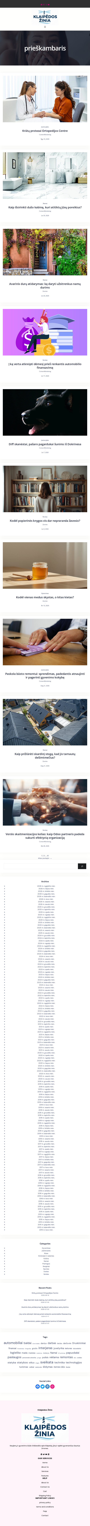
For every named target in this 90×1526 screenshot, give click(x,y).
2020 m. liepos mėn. (46, 1063)
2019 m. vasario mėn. (46, 1107)
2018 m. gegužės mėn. (46, 1131)
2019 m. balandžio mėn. (46, 1102)
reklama (54, 1357)
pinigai (39, 1357)
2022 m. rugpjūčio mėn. (46, 1003)
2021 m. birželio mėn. (46, 1037)
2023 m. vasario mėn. (46, 988)
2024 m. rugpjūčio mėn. (46, 946)
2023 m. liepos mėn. (46, 975)
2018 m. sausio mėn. (46, 1141)
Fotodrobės (20, 1348)
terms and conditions (45, 1507)
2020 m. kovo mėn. (46, 1074)
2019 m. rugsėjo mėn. (46, 1089)
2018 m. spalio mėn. (46, 1118)
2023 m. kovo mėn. (46, 985)
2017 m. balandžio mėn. (46, 1165)
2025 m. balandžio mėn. (46, 928)
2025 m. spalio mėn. (46, 912)
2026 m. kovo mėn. (46, 899)
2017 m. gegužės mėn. (46, 1162)
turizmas (23, 1366)
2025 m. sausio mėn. (46, 933)
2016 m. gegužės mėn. (46, 1193)
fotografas (28, 1348)
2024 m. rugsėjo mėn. (46, 943)
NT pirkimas (61, 1353)
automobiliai (13, 1343)
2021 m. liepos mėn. (46, 1034)
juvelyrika (59, 1348)
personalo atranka (29, 1358)
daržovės (67, 1343)
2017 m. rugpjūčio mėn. (46, 1154)
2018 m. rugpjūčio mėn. (46, 1123)
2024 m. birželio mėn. (46, 948)
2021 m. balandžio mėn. (46, 1042)
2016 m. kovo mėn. (46, 1198)
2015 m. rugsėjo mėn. (46, 1214)
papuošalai (72, 1352)
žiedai (68, 1367)
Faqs (45, 1511)
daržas (59, 1343)
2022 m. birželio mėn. (46, 1008)
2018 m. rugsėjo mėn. (46, 1120)
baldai (28, 1343)
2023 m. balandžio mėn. (46, 982)
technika (59, 1362)
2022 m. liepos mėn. (46, 1006)
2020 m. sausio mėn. (46, 1079)
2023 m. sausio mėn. (46, 990)
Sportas (46, 1269)
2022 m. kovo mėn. (46, 1016)
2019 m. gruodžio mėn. (46, 1081)
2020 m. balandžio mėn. (46, 1071)
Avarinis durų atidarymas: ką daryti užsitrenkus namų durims (45, 285)
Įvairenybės (45, 127)
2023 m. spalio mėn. (46, 969)
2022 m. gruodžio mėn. (46, 993)
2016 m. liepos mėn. (46, 1188)
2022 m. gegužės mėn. (46, 1011)
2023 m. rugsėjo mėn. (46, 972)
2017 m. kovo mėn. (46, 1167)
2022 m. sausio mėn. (46, 1019)
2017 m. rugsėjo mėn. (46, 1152)
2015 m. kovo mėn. (46, 1230)
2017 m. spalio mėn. (46, 1149)
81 (48, 856)
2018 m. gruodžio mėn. (46, 1113)
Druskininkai (79, 1343)
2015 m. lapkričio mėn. (46, 1209)
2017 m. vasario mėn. (46, 1170)
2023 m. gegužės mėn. (46, 980)
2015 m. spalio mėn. (46, 1212)
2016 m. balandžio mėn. (46, 1196)
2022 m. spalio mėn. (46, 998)
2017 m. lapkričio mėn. (46, 1146)
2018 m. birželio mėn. (46, 1128)
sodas (79, 1358)
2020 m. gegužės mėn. (46, 1068)
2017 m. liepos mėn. (46, 1157)
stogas (37, 1363)
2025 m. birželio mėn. (46, 922)
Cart (45, 1491)
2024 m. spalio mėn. (46, 941)
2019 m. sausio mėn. (46, 1110)
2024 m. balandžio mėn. (46, 954)
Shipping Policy (45, 1495)
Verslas (45, 360)
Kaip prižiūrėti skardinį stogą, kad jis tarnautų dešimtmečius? (45, 755)
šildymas (48, 1366)
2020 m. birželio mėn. (46, 1066)
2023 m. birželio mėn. (46, 977)
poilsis (45, 1357)
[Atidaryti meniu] (45, 26)
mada (24, 1352)
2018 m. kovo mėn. (46, 1136)
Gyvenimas (45, 593)
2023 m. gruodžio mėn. (46, 964)
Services (45, 1471)
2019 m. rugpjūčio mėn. (46, 1092)
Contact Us (45, 1487)
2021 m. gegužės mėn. (46, 1040)
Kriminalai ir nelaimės (46, 1256)
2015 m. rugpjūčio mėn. (46, 1217)
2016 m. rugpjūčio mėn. (46, 1186)
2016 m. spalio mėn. (46, 1180)
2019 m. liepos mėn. (46, 1094)
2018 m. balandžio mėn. (46, 1133)
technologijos (74, 1362)
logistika (15, 1352)
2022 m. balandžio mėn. (46, 1014)
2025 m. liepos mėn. (46, 920)
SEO (75, 1357)
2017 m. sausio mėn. (46, 1173)
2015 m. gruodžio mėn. (46, 1206)
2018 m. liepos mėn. (46, 1126)
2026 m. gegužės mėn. (46, 894)
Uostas (46, 1271)
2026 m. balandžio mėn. (46, 896)
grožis (34, 1348)
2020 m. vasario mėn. (46, 1076)
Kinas (46, 1253)
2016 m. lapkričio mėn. (46, 1178)
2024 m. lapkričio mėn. (46, 938)
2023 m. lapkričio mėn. (46, 967)
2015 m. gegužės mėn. (46, 1225)
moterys (46, 1353)
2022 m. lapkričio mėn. (46, 995)
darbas (52, 1343)
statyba (12, 1362)
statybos (22, 1362)
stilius (31, 1362)
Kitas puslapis (45, 858)
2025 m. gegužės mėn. (46, 925)
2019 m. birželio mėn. (46, 1097)
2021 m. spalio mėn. (46, 1027)
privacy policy (45, 1502)
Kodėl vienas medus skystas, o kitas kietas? (45, 597)
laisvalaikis (77, 1348)
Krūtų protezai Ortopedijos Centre (45, 130)
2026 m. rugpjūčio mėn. (46, 886)
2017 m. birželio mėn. (46, 1160)
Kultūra (46, 1259)
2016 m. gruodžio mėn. (46, 1175)
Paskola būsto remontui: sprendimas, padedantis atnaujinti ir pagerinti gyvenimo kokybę (45, 675)
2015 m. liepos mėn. (46, 1219)
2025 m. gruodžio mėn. (46, 907)
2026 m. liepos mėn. (46, 889)
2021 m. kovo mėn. (46, 1045)
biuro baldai (36, 1343)
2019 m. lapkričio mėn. (46, 1084)
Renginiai (46, 1266)
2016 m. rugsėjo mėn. (46, 1183)
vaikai (31, 1367)
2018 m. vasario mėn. (46, 1139)
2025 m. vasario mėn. (46, 930)
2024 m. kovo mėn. (46, 956)
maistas (31, 1353)
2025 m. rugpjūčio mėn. (46, 917)
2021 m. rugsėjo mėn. (46, 1029)
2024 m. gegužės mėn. (46, 951)
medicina (39, 1353)
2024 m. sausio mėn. (46, 962)
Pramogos (46, 1264)
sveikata (46, 1362)
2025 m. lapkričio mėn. (46, 909)
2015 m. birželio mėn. (46, 1222)
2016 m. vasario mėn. (46, 1201)
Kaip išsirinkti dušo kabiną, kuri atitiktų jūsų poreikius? (45, 207)
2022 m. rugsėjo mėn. (46, 1001)
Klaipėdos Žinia (45, 1410)
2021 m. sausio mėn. (46, 1050)
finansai (12, 1348)
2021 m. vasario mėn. (46, 1047)
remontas (66, 1357)
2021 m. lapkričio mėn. (46, 1024)
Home (45, 1462)
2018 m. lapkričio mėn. (46, 1115)
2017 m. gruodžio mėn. (46, 1144)
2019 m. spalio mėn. (46, 1087)
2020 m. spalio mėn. (46, 1055)
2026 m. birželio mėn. (46, 891)
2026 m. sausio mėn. (46, 904)
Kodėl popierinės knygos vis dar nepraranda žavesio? (45, 520)
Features (45, 1476)
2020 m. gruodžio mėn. (46, 1053)
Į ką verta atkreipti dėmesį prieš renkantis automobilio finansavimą (45, 365)
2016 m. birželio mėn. (46, 1191)
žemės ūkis (59, 1366)
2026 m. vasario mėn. (46, 902)
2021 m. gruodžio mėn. (46, 1021)
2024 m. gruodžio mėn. (46, 935)
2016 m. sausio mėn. (46, 1204)
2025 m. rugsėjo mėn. (46, 915)
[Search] (82, 866)
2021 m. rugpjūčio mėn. (46, 1032)
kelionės (68, 1348)
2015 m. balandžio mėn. (46, 1227)
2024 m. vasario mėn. (46, 959)
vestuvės (38, 1367)
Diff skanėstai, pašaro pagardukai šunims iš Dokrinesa (45, 444)
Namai (45, 203)
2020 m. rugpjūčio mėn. (46, 1061)
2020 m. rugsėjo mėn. (46, 1058)
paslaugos (14, 1357)
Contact (44, 1515)
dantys (44, 1343)
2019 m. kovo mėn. (46, 1105)
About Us (45, 1467)
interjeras (45, 1348)
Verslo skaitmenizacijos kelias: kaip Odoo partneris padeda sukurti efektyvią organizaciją (45, 835)
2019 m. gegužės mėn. (46, 1100)
